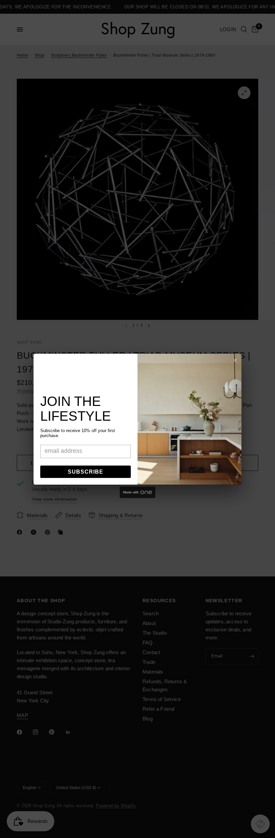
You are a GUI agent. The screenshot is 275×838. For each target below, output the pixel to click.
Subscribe (85, 472)
